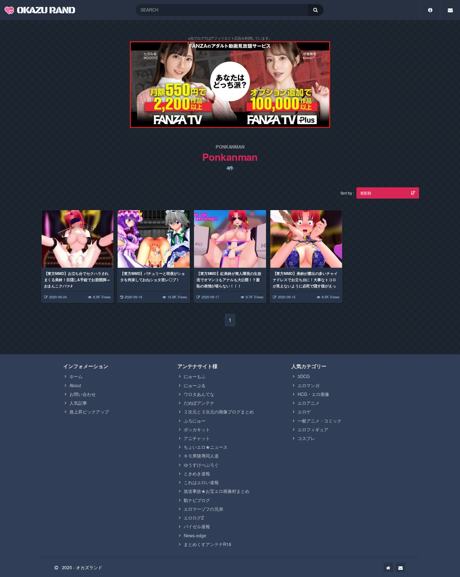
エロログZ (194, 517)
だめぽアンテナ (199, 403)
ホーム (76, 376)
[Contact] (450, 10)
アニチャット (197, 438)
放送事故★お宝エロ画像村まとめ (216, 491)
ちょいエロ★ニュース (205, 447)
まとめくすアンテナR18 (207, 544)
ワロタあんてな (199, 394)
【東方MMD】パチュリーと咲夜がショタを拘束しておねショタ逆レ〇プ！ (152, 276)
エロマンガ (308, 385)
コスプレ (306, 438)
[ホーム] (388, 567)
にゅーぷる (195, 385)
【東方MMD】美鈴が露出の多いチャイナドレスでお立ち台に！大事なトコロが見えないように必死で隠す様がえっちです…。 (305, 283)
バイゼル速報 (197, 526)
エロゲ (304, 411)
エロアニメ (308, 403)
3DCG (304, 376)
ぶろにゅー (195, 421)
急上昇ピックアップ (89, 411)
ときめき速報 (197, 473)
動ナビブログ (197, 500)
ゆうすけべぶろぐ (201, 465)
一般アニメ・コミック (319, 421)
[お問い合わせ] (400, 567)
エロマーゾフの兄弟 (203, 509)
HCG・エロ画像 (313, 394)
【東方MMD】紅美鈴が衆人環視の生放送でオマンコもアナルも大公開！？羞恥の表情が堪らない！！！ (229, 280)
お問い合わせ (82, 394)
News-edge (195, 535)
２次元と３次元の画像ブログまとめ (219, 411)
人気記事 (78, 403)
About (75, 385)
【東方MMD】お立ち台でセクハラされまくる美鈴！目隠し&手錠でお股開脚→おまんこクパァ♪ (77, 280)
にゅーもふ (195, 376)
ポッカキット (197, 429)
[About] (430, 10)
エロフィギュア (313, 429)
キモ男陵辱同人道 (201, 456)
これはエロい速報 (201, 482)
